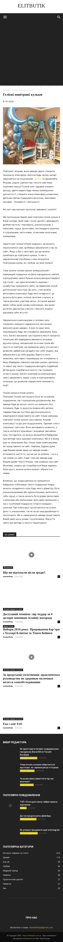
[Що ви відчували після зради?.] (31, 555)
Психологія (8, 568)
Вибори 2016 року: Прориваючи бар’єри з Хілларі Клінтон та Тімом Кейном (31, 631)
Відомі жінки (8, 626)
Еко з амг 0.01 (12, 724)
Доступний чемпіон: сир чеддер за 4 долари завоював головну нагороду (27, 616)
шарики (37, 178)
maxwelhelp (8, 576)
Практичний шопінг (28, 819)
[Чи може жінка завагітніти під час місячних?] (10, 782)
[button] (5, 17)
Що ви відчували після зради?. (24, 572)
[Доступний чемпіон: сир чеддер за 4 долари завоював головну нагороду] (31, 596)
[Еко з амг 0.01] (31, 706)
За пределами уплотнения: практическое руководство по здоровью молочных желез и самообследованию (31, 678)
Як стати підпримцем (29, 833)
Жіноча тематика (27, 771)
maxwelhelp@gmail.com (41, 927)
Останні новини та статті (13, 609)
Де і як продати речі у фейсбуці (35, 816)
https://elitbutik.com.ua (32, 935)
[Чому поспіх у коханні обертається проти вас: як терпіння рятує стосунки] (10, 768)
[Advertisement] (31, 54)
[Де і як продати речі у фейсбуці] (10, 819)
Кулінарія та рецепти (28, 758)
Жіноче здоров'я (27, 785)
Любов (23, 808)
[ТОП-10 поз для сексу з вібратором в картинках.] (10, 805)
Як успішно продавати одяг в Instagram (40, 830)
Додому (6, 90)
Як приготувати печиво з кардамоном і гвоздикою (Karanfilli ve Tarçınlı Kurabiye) (39, 752)
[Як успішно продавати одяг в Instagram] (10, 833)
